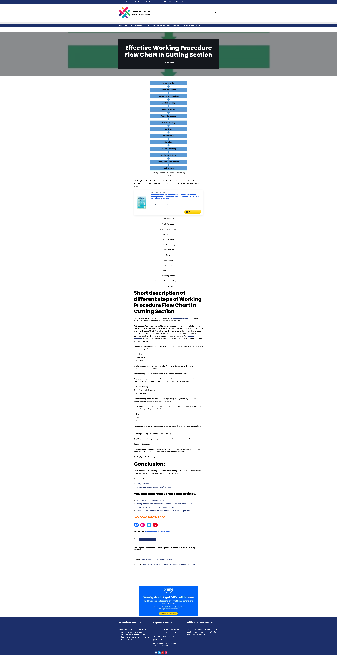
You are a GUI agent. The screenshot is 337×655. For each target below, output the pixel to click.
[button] (141, 25)
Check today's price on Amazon (157, 531)
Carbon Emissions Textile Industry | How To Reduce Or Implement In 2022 (169, 564)
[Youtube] (162, 652)
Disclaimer (150, 2)
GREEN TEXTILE (188, 25)
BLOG (198, 25)
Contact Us (139, 2)
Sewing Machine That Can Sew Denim (167, 629)
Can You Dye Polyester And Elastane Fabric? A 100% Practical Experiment (163, 511)
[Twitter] (149, 525)
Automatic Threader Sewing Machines (167, 633)
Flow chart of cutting (147, 539)
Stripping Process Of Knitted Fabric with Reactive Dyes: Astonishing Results (164, 504)
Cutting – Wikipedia (143, 484)
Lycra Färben (157, 640)
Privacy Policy (181, 2)
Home (121, 2)
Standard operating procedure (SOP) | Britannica (154, 487)
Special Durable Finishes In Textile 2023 (150, 500)
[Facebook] (136, 525)
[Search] (216, 13)
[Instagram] (142, 525)
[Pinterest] (155, 525)
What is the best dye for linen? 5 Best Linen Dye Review (156, 507)
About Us (129, 2)
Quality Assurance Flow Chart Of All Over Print (159, 559)
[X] (159, 652)
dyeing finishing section (181, 318)
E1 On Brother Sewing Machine (164, 636)
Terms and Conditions (165, 2)
